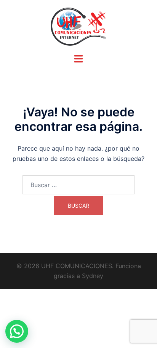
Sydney (92, 276)
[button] (16, 331)
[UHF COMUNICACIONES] (78, 26)
